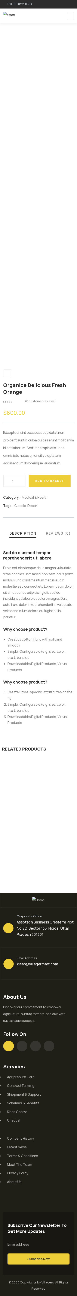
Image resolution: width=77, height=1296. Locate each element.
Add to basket (49, 481)
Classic (20, 505)
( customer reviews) (40, 401)
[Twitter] (8, 1046)
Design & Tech (19, 842)
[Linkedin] (49, 1046)
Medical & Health (34, 497)
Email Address (27, 958)
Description (22, 533)
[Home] (38, 900)
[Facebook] (22, 1046)
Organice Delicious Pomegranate (29, 852)
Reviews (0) (58, 533)
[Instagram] (35, 1046)
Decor (32, 505)
